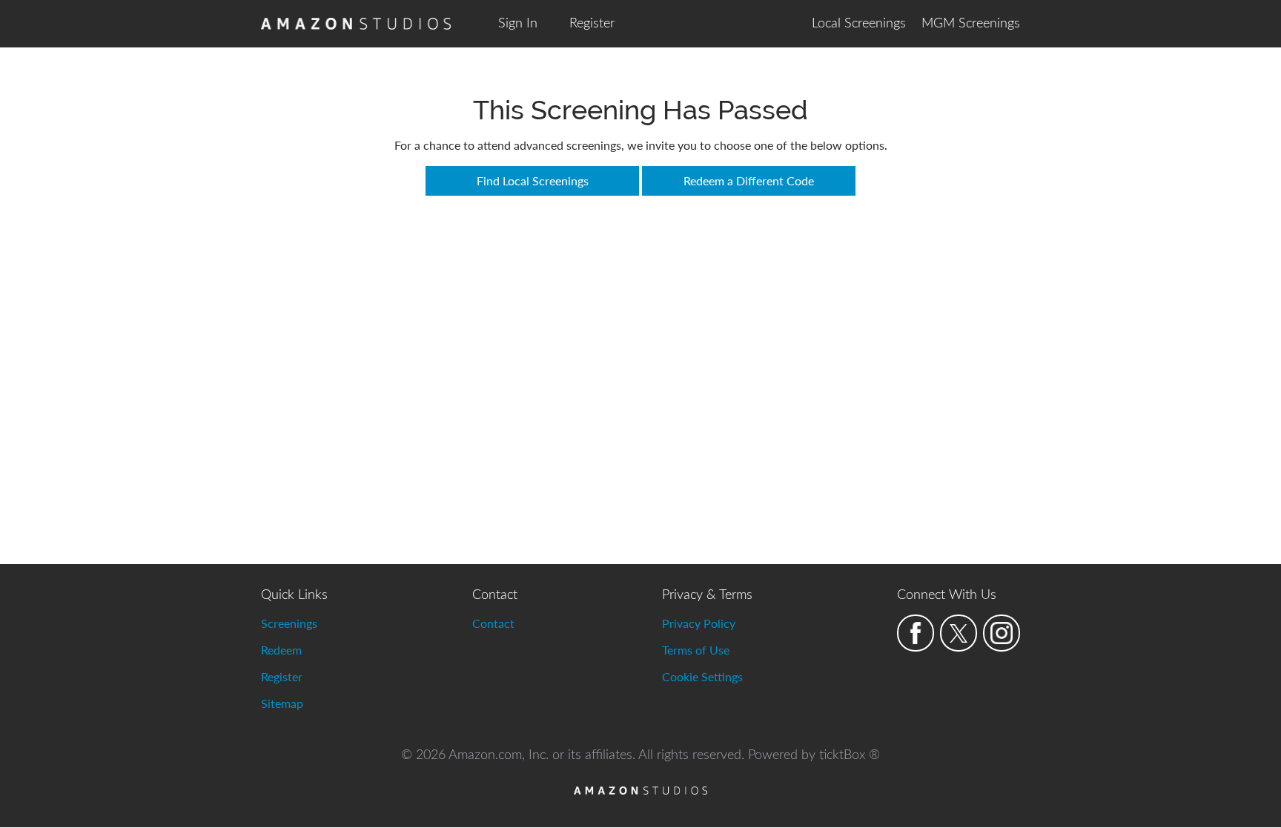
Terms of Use (695, 650)
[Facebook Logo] (915, 633)
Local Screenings (859, 23)
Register (592, 23)
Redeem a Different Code (748, 180)
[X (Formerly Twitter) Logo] (958, 633)
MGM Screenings (970, 23)
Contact (493, 623)
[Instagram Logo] (1001, 633)
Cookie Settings (702, 676)
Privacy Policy (698, 623)
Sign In (517, 23)
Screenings (289, 623)
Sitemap (282, 703)
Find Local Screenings (533, 180)
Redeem (281, 650)
